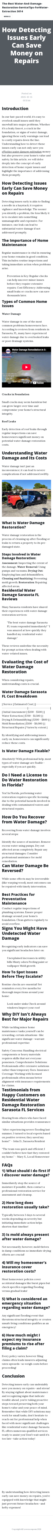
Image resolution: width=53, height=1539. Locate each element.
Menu (6, 16)
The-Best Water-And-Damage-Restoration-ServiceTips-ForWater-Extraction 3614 (25, 7)
